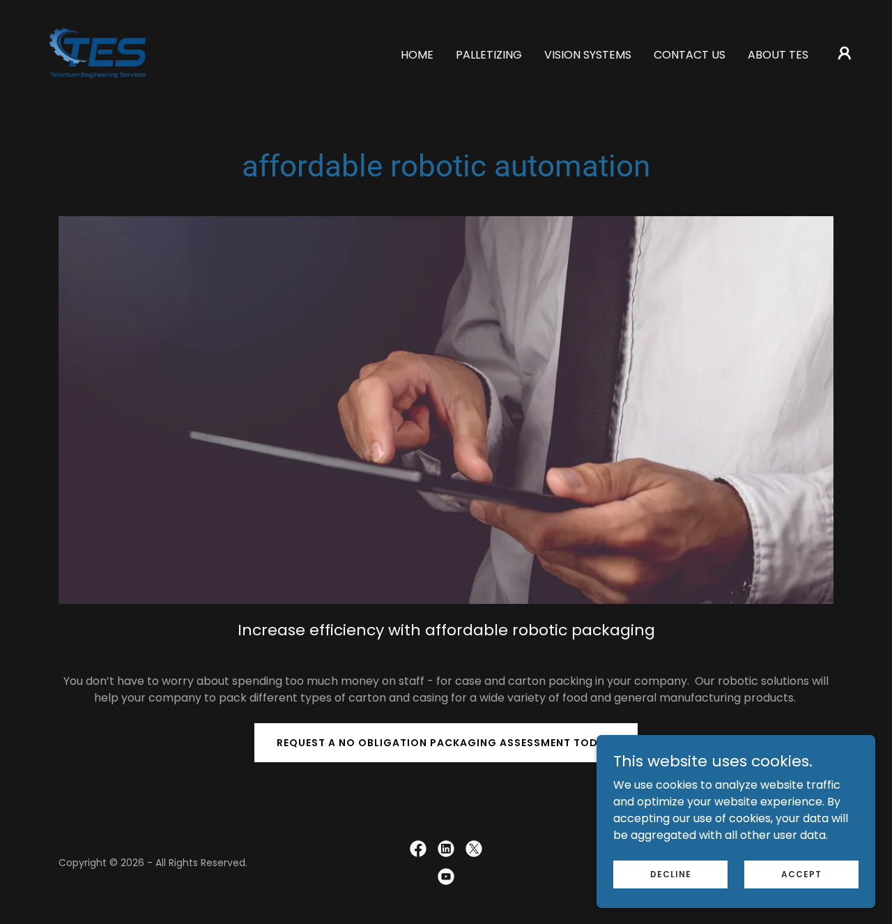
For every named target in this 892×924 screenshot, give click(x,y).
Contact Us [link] (689, 55)
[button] (845, 53)
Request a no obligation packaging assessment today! (446, 743)
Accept (801, 873)
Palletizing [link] (489, 55)
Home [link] (417, 55)
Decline (670, 873)
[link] (98, 52)
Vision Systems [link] (587, 55)
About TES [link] (778, 55)
